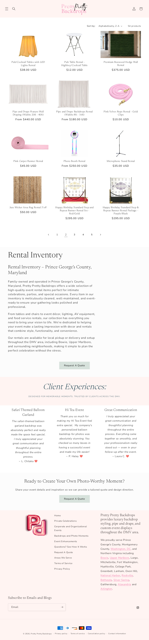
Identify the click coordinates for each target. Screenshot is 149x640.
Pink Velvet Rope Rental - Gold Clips (121, 113)
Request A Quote (74, 365)
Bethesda (106, 580)
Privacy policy (61, 633)
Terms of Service (63, 563)
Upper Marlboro (119, 558)
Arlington (106, 588)
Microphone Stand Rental (121, 161)
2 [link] (66, 234)
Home (57, 515)
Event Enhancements (65, 541)
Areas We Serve (63, 557)
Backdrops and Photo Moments (71, 535)
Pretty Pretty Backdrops (41, 634)
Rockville (127, 575)
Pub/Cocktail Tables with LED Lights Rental (28, 63)
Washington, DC (121, 549)
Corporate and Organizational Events (70, 528)
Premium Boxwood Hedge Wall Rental (121, 63)
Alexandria (124, 584)
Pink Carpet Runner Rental (28, 161)
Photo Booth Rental (74, 161)
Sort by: (91, 25)
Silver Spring (121, 580)
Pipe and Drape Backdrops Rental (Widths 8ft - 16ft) (74, 113)
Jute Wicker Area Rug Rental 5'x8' (28, 207)
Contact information (117, 633)
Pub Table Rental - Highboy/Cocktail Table (74, 63)
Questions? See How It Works (70, 546)
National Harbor (110, 575)
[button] (6, 8)
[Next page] (100, 234)
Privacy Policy (62, 568)
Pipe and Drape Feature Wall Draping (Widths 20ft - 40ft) (28, 113)
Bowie (104, 558)
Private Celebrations (65, 520)
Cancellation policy (96, 633)
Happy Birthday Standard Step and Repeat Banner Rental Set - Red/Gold (74, 210)
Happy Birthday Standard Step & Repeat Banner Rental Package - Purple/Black (121, 210)
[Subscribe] (61, 607)
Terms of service (78, 633)
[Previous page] (48, 234)
